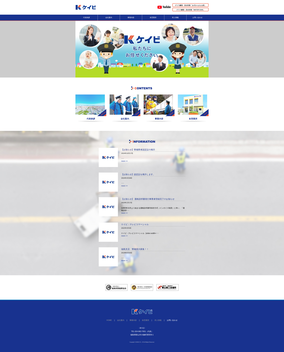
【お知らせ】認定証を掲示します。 (138, 174)
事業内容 (131, 17)
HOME (109, 320)
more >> (124, 161)
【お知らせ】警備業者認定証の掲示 (138, 149)
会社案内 (108, 17)
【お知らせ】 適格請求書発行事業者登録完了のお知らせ (148, 199)
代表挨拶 (86, 17)
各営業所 (153, 17)
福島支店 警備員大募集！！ (135, 249)
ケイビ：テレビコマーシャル (135, 224)
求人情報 (175, 17)
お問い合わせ (197, 17)
